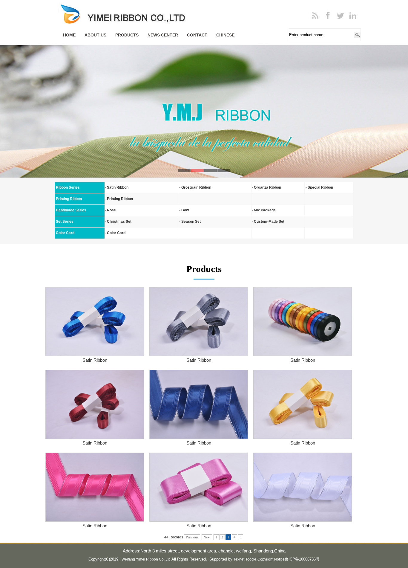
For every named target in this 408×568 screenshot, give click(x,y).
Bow (185, 210)
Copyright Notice (271, 559)
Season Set (191, 221)
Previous (192, 537)
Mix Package (265, 210)
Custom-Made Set (269, 221)
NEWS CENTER (163, 35)
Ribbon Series (68, 187)
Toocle (251, 559)
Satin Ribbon (117, 187)
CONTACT (197, 35)
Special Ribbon (320, 187)
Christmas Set (119, 221)
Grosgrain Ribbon (196, 187)
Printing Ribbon (120, 199)
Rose (111, 210)
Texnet (239, 559)
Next (206, 537)
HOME (69, 35)
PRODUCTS (127, 35)
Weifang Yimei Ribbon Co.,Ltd (146, 559)
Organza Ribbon (267, 187)
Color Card (116, 233)
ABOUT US (95, 35)
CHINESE (225, 35)
